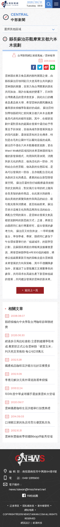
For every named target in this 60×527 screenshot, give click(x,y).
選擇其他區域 (12, 29)
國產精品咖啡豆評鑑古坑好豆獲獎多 (27, 366)
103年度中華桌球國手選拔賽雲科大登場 (30, 394)
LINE (52, 67)
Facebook (33, 67)
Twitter (39, 67)
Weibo (46, 67)
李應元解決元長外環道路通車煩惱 (26, 380)
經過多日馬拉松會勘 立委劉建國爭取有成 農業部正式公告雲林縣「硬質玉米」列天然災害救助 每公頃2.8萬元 (29, 346)
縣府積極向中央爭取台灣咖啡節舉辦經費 (29, 324)
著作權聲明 (43, 505)
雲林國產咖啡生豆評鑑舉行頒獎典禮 (27, 408)
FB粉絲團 (32, 496)
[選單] (56, 4)
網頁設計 (25, 522)
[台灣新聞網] (10, 4)
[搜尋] (48, 4)
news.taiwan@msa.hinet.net (27, 489)
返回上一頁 (31, 290)
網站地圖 (29, 510)
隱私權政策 (28, 505)
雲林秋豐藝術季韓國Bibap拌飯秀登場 (29, 436)
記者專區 (14, 505)
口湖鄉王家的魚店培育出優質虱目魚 (27, 422)
